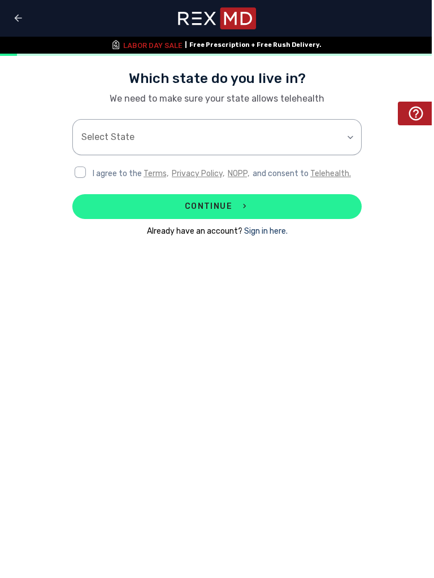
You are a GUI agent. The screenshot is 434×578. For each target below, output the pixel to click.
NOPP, (238, 173)
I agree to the (118, 173)
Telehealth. (330, 173)
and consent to (281, 173)
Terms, (156, 173)
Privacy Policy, (198, 173)
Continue (208, 206)
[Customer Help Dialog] (416, 113)
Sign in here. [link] (266, 231)
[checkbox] (80, 172)
